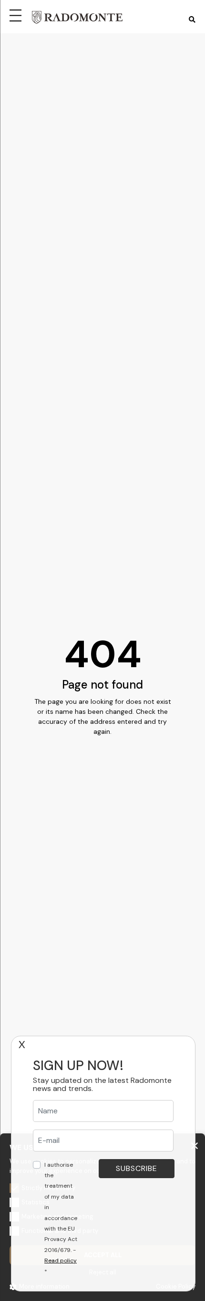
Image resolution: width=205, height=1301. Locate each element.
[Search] (192, 20)
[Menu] (17, 14)
